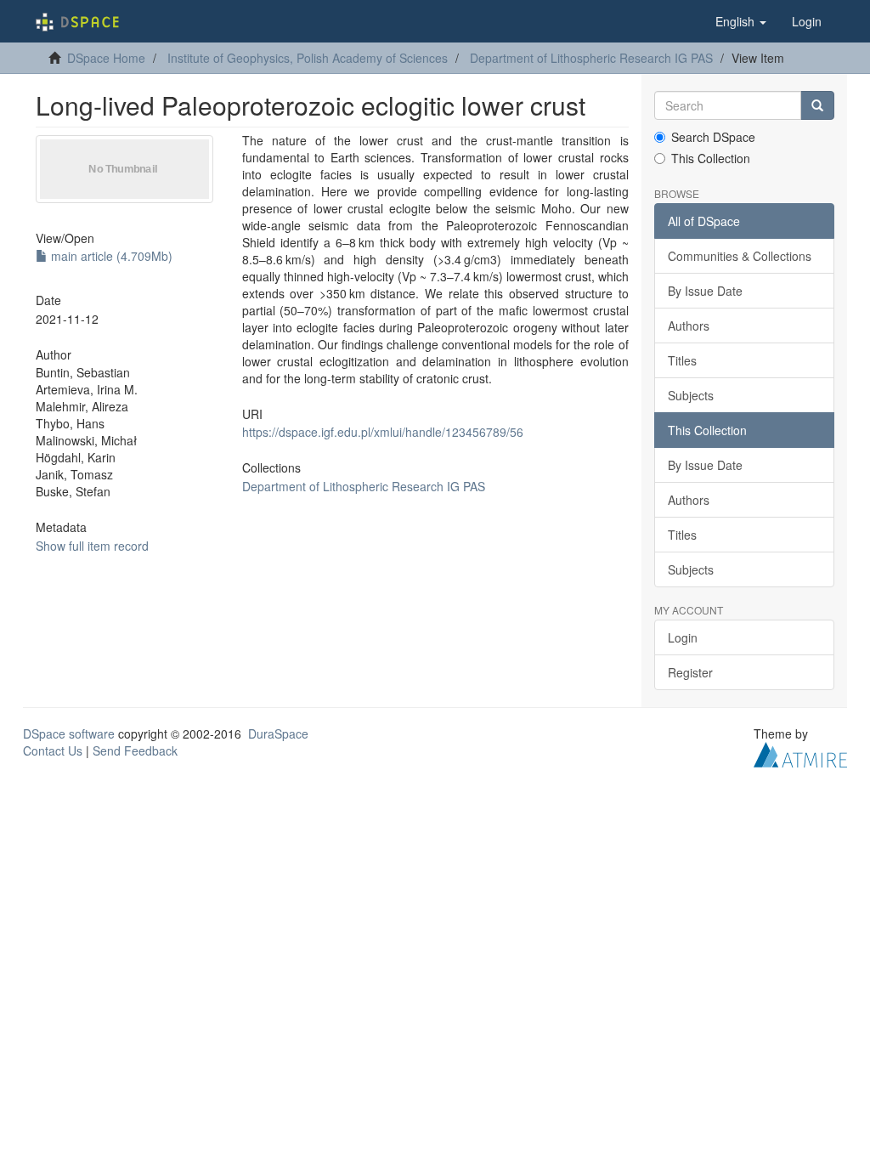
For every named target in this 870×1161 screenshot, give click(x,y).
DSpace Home (106, 57)
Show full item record (92, 545)
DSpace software (69, 733)
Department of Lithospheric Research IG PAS (591, 57)
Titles (682, 360)
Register (690, 672)
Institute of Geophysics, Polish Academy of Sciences (307, 57)
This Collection (710, 158)
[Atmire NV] (800, 753)
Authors (688, 325)
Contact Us (52, 750)
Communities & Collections (739, 255)
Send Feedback (135, 750)
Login (683, 637)
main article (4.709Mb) (110, 255)
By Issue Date (705, 290)
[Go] (817, 105)
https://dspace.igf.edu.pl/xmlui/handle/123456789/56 (382, 431)
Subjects (691, 395)
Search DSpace (713, 136)
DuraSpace (278, 733)
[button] (741, 21)
